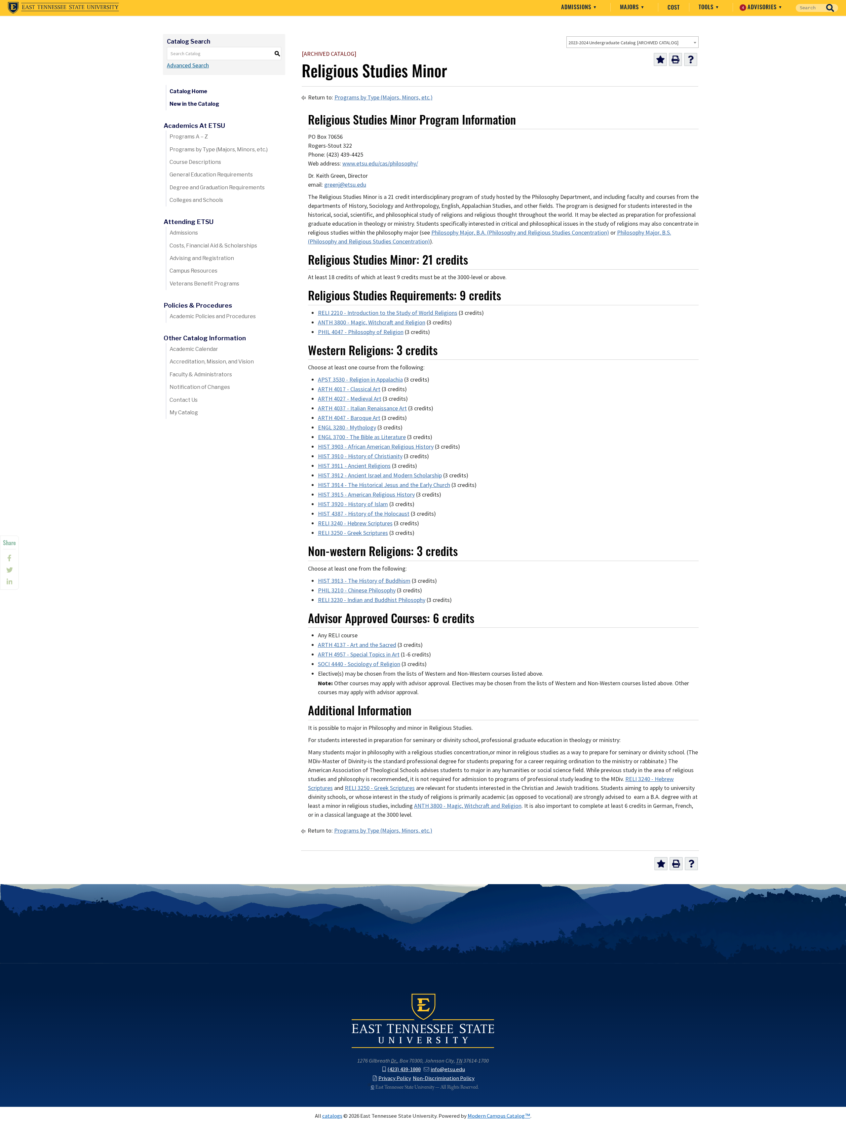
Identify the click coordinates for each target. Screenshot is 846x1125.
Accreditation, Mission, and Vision (212, 361)
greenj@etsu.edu (345, 185)
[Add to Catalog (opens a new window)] (660, 59)
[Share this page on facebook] (9, 558)
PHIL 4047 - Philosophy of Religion (361, 332)
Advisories (760, 7)
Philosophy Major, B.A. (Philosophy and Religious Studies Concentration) (520, 233)
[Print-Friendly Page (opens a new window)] (675, 59)
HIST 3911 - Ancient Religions (354, 466)
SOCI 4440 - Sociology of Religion (359, 664)
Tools (707, 7)
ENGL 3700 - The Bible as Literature (362, 437)
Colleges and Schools (196, 200)
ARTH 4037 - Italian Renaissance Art (362, 408)
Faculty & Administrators (201, 374)
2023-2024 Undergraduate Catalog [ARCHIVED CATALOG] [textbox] (623, 42)
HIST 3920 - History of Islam (353, 504)
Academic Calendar (194, 349)
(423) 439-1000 (404, 1069)
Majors (630, 7)
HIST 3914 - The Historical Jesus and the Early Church (384, 485)
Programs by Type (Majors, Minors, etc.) (219, 149)
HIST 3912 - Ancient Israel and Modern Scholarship (380, 475)
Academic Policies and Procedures (213, 316)
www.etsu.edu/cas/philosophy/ (380, 164)
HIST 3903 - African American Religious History (376, 447)
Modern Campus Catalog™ (499, 1115)
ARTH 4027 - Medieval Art (349, 399)
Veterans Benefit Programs (204, 284)
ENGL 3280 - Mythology (347, 427)
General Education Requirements (211, 174)
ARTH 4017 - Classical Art (349, 389)
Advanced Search (188, 65)
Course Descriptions (195, 162)
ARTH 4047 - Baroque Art (349, 418)
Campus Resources (193, 271)
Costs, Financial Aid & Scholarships (213, 246)
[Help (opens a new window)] (690, 59)
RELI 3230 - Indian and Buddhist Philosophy (371, 600)
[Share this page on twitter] (9, 570)
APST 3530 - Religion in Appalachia (360, 380)
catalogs (332, 1115)
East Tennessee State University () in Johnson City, (423, 1020)
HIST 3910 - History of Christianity (360, 456)
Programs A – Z (189, 136)
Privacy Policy (394, 1078)
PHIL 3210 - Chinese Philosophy (357, 590)
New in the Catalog (194, 104)
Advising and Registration (202, 258)
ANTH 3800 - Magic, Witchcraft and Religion (371, 322)
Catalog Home (188, 91)
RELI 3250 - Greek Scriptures (353, 533)
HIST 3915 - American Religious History (366, 495)
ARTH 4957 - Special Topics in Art (359, 654)
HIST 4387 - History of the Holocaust (363, 514)
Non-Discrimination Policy (444, 1078)
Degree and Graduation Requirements (217, 187)
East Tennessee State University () (63, 8)
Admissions (577, 7)
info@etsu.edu (448, 1069)
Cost (674, 7)
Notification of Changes (200, 387)
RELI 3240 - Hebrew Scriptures (355, 523)
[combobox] (632, 42)
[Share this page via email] (9, 582)
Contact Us (184, 400)
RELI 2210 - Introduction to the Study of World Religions (387, 313)
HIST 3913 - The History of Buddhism (364, 581)
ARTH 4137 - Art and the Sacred (357, 645)
